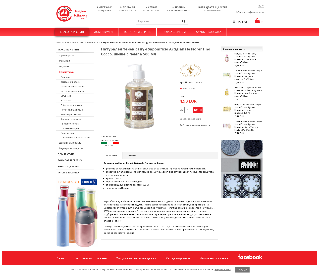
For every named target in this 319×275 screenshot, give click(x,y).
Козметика (92, 42)
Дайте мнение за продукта (195, 125)
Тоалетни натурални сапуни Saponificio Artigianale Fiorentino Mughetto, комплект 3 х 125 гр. (248, 74)
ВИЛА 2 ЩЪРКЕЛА (174, 32)
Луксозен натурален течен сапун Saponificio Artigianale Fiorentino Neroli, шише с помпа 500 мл (248, 91)
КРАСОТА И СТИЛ (72, 32)
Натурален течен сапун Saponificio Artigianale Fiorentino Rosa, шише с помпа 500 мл (246, 58)
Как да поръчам (178, 258)
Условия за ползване (91, 258)
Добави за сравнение (190, 119)
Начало (60, 42)
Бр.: (181, 110)
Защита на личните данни (136, 258)
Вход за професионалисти (250, 12)
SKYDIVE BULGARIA (208, 32)
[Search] (184, 21)
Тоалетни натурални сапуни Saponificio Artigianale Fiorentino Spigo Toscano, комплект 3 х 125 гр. (248, 125)
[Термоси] (77, 212)
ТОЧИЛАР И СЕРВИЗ (137, 32)
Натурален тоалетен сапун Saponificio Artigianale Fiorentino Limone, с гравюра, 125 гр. (247, 108)
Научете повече (223, 269)
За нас (61, 258)
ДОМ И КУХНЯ (103, 32)
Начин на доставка (214, 258)
